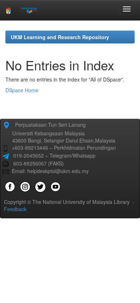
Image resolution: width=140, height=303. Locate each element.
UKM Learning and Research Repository (60, 37)
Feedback (15, 209)
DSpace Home (21, 90)
